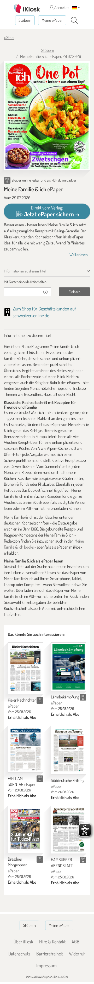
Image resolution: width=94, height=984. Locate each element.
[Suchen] (74, 20)
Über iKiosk (23, 941)
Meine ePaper (52, 20)
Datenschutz (19, 953)
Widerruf (77, 953)
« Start (9, 37)
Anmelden (62, 7)
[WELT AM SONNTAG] (25, 749)
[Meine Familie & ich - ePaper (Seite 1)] (47, 116)
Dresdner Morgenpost (17, 865)
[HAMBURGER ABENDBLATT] (68, 830)
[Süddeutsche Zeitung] (68, 750)
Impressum (46, 965)
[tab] (47, 282)
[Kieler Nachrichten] (25, 668)
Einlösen (74, 291)
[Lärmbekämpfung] (68, 666)
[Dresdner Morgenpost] (25, 829)
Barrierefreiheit (49, 953)
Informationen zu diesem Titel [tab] (25, 271)
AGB (75, 941)
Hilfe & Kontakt (52, 941)
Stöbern (25, 20)
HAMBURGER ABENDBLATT (62, 865)
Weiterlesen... (79, 254)
